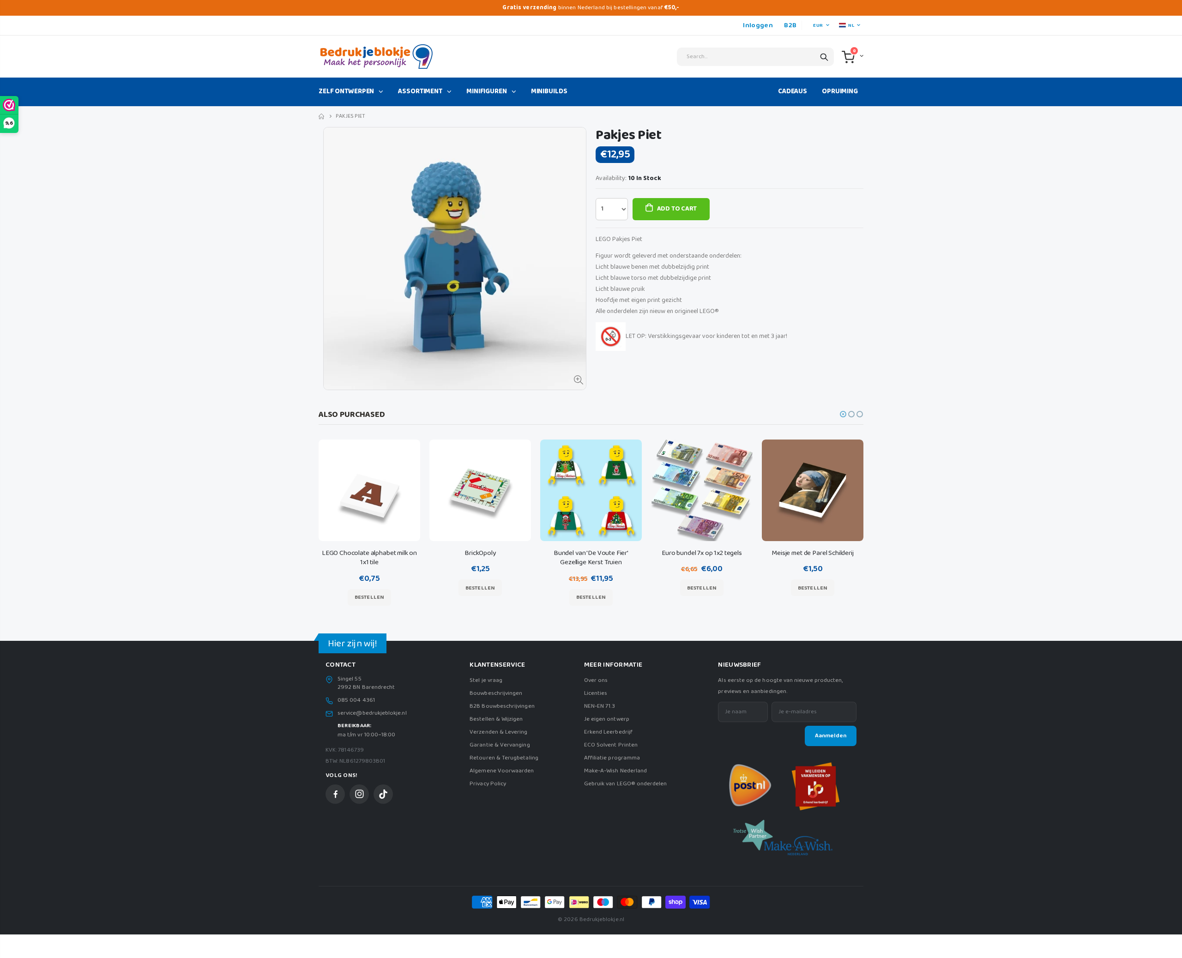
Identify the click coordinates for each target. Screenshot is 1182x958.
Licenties (596, 693)
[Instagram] (359, 794)
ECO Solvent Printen (611, 745)
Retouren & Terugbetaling (504, 758)
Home (322, 116)
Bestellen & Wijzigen (496, 719)
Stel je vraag (486, 680)
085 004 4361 (356, 700)
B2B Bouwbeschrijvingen (502, 706)
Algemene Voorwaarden (502, 771)
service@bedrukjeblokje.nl (372, 713)
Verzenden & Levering (498, 732)
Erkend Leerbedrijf (608, 732)
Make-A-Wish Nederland (615, 771)
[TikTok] (383, 794)
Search (824, 57)
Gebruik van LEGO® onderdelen (625, 784)
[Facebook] (335, 794)
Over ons (596, 680)
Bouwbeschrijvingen (496, 693)
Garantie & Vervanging (500, 745)
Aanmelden (830, 736)
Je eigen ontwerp (606, 719)
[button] (843, 414)
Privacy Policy (488, 784)
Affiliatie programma (612, 758)
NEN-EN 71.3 (599, 706)
